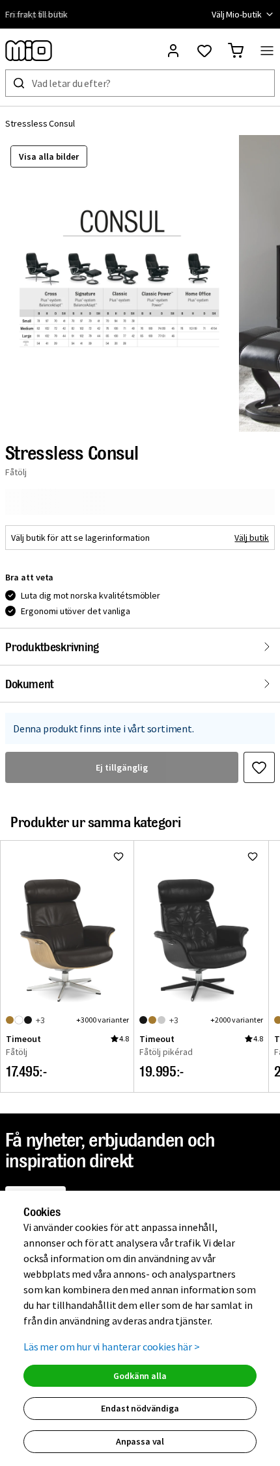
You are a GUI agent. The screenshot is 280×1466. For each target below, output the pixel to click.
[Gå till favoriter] (204, 51)
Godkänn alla (139, 1376)
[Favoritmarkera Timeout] (118, 856)
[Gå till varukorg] (236, 51)
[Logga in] (173, 51)
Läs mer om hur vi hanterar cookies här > (111, 1346)
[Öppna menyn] (267, 51)
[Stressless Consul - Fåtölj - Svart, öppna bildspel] (119, 283)
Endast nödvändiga (139, 1408)
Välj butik (251, 537)
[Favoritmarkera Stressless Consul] (259, 767)
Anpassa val (140, 1441)
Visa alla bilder (49, 156)
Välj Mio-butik (237, 14)
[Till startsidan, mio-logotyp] (28, 50)
